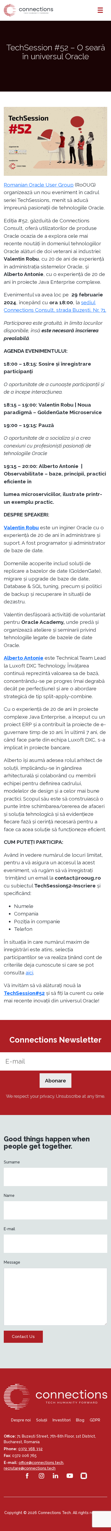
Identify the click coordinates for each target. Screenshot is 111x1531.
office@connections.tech (41, 1462)
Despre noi (21, 1420)
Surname (12, 1162)
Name (9, 1195)
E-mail (9, 1229)
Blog (80, 1420)
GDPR (95, 1420)
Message (12, 1262)
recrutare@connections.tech (30, 1468)
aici (29, 973)
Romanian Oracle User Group (39, 185)
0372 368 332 (30, 1449)
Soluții (41, 1420)
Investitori (62, 1420)
